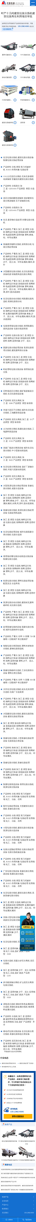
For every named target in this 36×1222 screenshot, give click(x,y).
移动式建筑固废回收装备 (9, 1141)
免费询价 (26, 927)
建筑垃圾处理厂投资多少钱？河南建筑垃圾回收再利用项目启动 (18, 1189)
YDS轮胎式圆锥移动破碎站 (26, 1160)
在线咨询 (8, 29)
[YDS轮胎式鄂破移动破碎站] (9, 1152)
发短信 (10, 1219)
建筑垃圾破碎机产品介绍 (8, 1181)
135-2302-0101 (23, 26)
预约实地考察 (29, 940)
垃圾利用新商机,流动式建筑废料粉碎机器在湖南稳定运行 (18, 1169)
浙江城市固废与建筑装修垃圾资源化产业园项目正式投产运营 (18, 1173)
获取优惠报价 (18, 1116)
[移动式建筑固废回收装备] (9, 1133)
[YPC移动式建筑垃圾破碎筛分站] (26, 1133)
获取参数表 (29, 933)
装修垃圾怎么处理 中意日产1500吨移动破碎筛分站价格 (18, 1177)
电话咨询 (29, 1220)
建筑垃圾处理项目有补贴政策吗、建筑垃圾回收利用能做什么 (18, 1185)
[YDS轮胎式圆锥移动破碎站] (26, 1152)
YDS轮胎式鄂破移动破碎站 (9, 1160)
